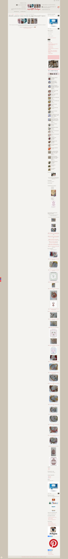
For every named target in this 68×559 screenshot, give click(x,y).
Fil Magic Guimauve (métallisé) (54, 78)
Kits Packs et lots (16, 11)
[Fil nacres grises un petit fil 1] (53, 378)
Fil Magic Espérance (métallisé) (54, 162)
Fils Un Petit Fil (50, 553)
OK (58, 15)
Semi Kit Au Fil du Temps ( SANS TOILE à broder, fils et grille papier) (54, 157)
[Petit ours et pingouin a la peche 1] (53, 409)
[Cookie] (1, 557)
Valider (49, 39)
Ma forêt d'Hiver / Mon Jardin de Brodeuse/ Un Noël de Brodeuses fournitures (49, 7)
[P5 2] (53, 225)
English (50, 477)
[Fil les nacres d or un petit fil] (53, 399)
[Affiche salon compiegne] (53, 204)
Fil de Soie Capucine (54, 147)
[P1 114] (53, 285)
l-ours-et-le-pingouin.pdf (52, 414)
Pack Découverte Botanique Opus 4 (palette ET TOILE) (54, 82)
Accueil (9, 14)
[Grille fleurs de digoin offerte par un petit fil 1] (53, 350)
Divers (49, 469)
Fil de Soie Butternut (54, 107)
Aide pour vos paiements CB (51, 519)
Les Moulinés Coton (22, 14)
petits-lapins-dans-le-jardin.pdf (53, 404)
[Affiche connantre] (53, 193)
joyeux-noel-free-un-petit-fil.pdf (53, 288)
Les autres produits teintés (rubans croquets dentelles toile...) (18, 9)
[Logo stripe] (53, 502)
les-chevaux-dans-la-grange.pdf (53, 424)
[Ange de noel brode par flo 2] (53, 295)
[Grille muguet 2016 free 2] (53, 323)
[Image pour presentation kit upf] (53, 229)
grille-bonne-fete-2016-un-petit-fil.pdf (54, 345)
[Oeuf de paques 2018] (53, 451)
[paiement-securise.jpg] (53, 499)
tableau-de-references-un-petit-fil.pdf (54, 246)
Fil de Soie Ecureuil (54, 144)
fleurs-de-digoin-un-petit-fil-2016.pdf (54, 361)
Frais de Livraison (50, 518)
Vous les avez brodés (51, 554)
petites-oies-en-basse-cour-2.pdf (53, 383)
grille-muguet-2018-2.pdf (52, 327)
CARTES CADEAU (50, 53)
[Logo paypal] (53, 506)
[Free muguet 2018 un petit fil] (53, 276)
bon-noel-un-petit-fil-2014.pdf (52, 311)
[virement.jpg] (53, 511)
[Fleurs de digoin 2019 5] (53, 254)
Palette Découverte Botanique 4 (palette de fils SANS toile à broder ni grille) (55, 86)
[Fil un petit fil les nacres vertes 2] (53, 419)
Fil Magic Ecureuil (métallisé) (54, 141)
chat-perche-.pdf (52, 394)
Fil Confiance (53, 168)
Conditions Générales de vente (46, 9)
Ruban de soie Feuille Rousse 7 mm (54, 94)
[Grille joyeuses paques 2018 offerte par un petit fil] (53, 461)
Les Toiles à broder (23, 11)
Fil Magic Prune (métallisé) (53, 138)
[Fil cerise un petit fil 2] (53, 357)
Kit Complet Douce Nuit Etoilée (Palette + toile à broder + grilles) (55, 115)
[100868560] (53, 174)
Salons (49, 468)
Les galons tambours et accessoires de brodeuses (48, 4)
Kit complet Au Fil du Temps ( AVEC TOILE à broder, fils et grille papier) (54, 152)
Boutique (13, 14)
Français (50, 476)
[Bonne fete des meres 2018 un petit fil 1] (53, 264)
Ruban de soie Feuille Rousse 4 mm (54, 91)
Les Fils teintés (17, 14)
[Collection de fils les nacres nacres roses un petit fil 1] (53, 367)
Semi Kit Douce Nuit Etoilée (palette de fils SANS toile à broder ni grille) (54, 120)
